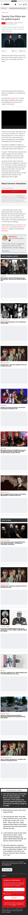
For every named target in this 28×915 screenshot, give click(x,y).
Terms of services (19, 196)
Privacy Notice (21, 197)
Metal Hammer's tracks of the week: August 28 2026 (14, 811)
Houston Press (14, 98)
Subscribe (20, 4)
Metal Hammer (18, 22)
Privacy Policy (19, 903)
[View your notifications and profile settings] (15, 4)
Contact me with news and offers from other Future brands (14, 893)
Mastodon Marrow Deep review (18, 8)
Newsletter (23, 51)
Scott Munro (11, 22)
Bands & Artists (5, 12)
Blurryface (4, 231)
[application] (14, 118)
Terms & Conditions (12, 904)
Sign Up (14, 898)
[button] (2, 4)
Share (5, 51)
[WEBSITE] (10, 240)
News (3, 23)
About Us (4, 875)
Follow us (16, 51)
